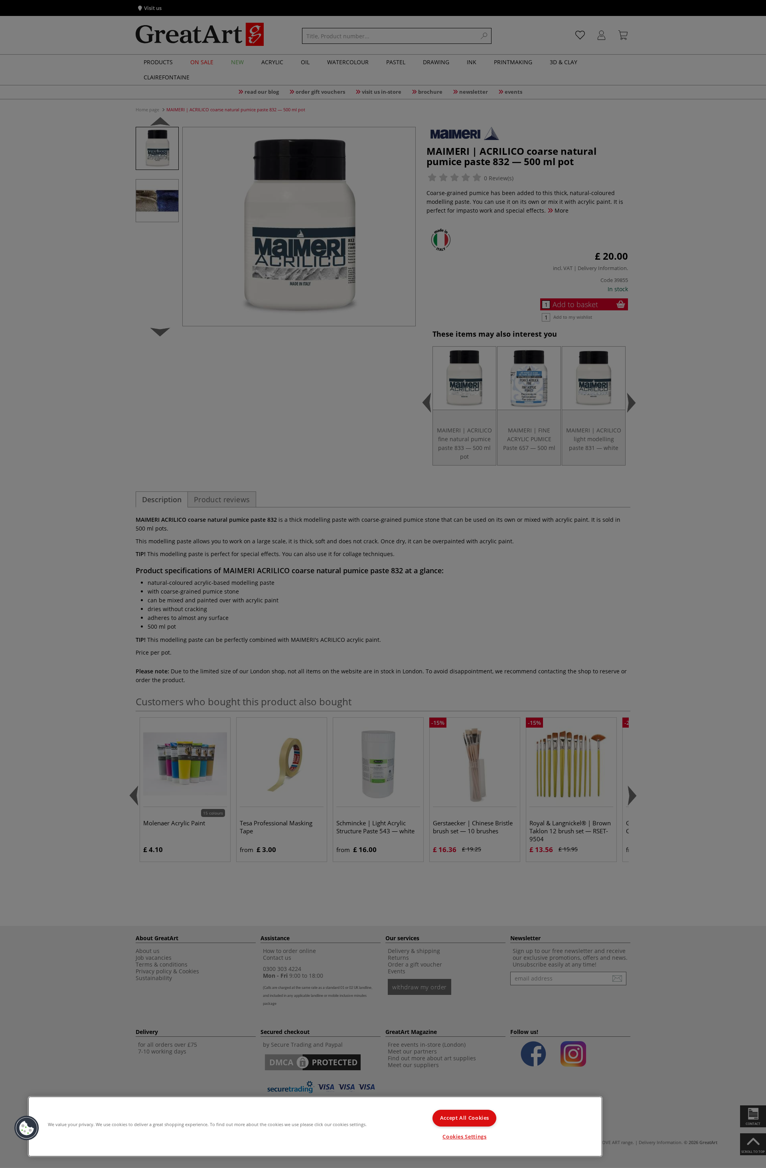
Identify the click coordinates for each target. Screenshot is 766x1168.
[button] (26, 1128)
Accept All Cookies (464, 1118)
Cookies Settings (464, 1136)
